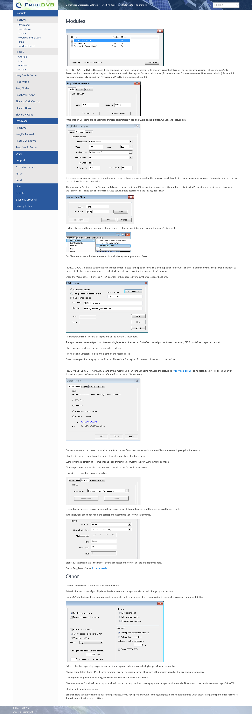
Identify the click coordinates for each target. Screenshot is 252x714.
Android (22, 57)
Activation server (25, 167)
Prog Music (22, 82)
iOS (20, 61)
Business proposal (26, 199)
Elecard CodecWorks (28, 101)
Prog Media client (182, 371)
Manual (22, 33)
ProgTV (20, 52)
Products (21, 13)
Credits (20, 193)
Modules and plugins (30, 37)
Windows (23, 65)
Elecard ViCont (24, 114)
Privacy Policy (24, 206)
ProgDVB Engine (25, 95)
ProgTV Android (25, 134)
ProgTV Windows (26, 141)
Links (19, 186)
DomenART (27, 712)
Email (19, 180)
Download (24, 25)
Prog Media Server (27, 75)
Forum (19, 174)
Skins (21, 42)
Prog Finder (22, 88)
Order (19, 154)
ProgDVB (21, 20)
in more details (99, 568)
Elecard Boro (23, 108)
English (218, 5)
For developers (26, 46)
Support (20, 160)
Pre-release (24, 29)
